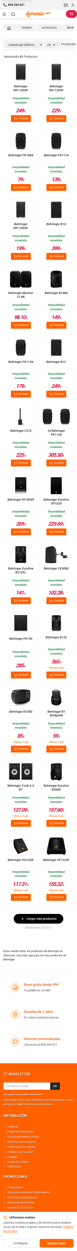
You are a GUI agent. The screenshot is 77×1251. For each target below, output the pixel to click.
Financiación (15, 1187)
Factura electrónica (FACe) (23, 1136)
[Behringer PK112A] (56, 142)
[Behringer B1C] (56, 348)
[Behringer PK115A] (20, 348)
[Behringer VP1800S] (20, 486)
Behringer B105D (20, 711)
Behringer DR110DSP (20, 226)
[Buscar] (13, 14)
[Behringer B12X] (56, 624)
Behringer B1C (56, 362)
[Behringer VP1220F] (56, 847)
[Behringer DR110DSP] (20, 211)
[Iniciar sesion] (73, 5)
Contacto (12, 1126)
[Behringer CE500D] (56, 555)
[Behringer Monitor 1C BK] (20, 280)
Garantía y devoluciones (21, 1141)
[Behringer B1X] (56, 211)
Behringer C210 (20, 430)
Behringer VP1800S (20, 499)
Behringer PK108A (20, 155)
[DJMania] (42, 14)
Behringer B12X (56, 637)
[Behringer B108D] (56, 280)
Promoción (68, 44)
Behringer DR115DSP (20, 88)
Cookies (12, 1157)
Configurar (20, 1243)
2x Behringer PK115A (56, 432)
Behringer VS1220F (21, 860)
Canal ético (14, 1166)
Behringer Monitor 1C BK (20, 295)
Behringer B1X (56, 224)
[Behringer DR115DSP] (20, 73)
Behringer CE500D (56, 568)
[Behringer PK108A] (20, 142)
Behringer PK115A (20, 362)
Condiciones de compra (21, 1147)
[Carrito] (71, 14)
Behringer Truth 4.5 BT (20, 787)
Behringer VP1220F (56, 860)
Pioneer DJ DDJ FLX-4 (20, 1207)
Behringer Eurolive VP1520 (56, 501)
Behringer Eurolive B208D (56, 787)
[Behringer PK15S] (20, 624)
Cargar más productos (41, 918)
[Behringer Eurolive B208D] (56, 772)
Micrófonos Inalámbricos (22, 1197)
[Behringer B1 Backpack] (56, 698)
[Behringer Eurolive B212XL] (20, 555)
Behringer (9, 959)
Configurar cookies (18, 1161)
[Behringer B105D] (20, 698)
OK (55, 1086)
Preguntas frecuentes (20, 1131)
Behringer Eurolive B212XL (20, 570)
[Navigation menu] (4, 14)
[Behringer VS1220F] (20, 847)
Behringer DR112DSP (56, 88)
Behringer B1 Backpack (56, 713)
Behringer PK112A (56, 155)
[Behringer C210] (20, 417)
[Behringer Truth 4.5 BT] (20, 772)
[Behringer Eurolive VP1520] (56, 486)
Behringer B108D (56, 293)
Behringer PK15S (20, 638)
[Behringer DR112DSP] (56, 73)
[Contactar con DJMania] (66, 5)
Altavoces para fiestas (20, 1202)
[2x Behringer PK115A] (56, 417)
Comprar (23, 118)
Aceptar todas (56, 1243)
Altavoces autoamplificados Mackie (28, 1192)
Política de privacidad (20, 1151)
